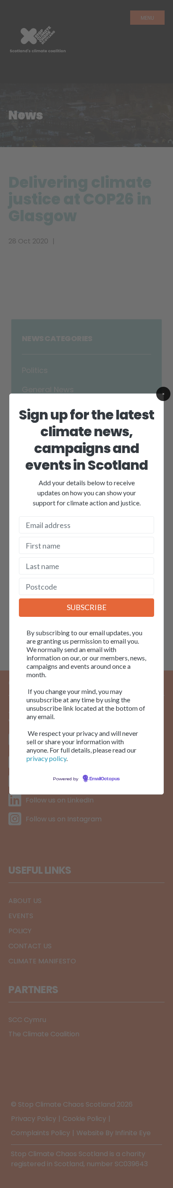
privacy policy (46, 758)
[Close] (163, 394)
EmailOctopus (104, 779)
